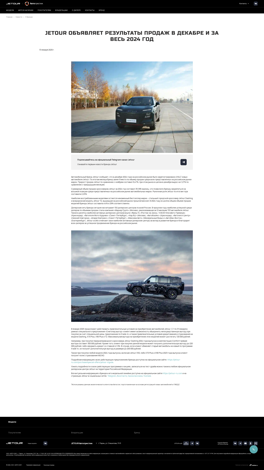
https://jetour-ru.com (172, 373)
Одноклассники (135, 376)
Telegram (112, 376)
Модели (12, 422)
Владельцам (77, 432)
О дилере (76, 10)
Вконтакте (122, 376)
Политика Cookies (49, 465)
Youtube (147, 376)
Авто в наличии (25, 10)
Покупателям (14, 432)
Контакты (90, 10)
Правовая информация (33, 465)
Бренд (137, 432)
